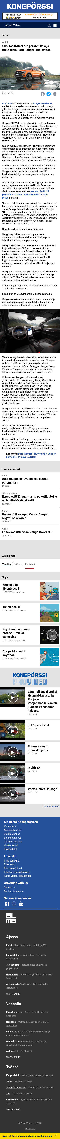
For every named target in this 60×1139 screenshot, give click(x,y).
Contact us (9, 887)
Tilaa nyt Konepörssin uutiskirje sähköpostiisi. (27, 1135)
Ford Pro (7, 103)
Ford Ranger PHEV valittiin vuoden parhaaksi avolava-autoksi (31, 455)
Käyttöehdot (10, 849)
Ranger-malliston (42, 103)
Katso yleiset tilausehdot (17, 875)
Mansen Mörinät (12, 830)
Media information (14, 891)
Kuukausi (30, 564)
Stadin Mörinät (12, 833)
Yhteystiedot (11, 845)
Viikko (18, 564)
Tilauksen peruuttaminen (17, 872)
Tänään (6, 564)
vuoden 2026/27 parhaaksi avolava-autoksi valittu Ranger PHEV (25, 194)
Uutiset (8, 25)
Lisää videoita (51, 806)
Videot (16, 25)
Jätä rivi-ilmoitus (13, 841)
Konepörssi (10, 826)
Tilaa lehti (9, 864)
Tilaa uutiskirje (11, 860)
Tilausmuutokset (13, 868)
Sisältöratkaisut (12, 837)
